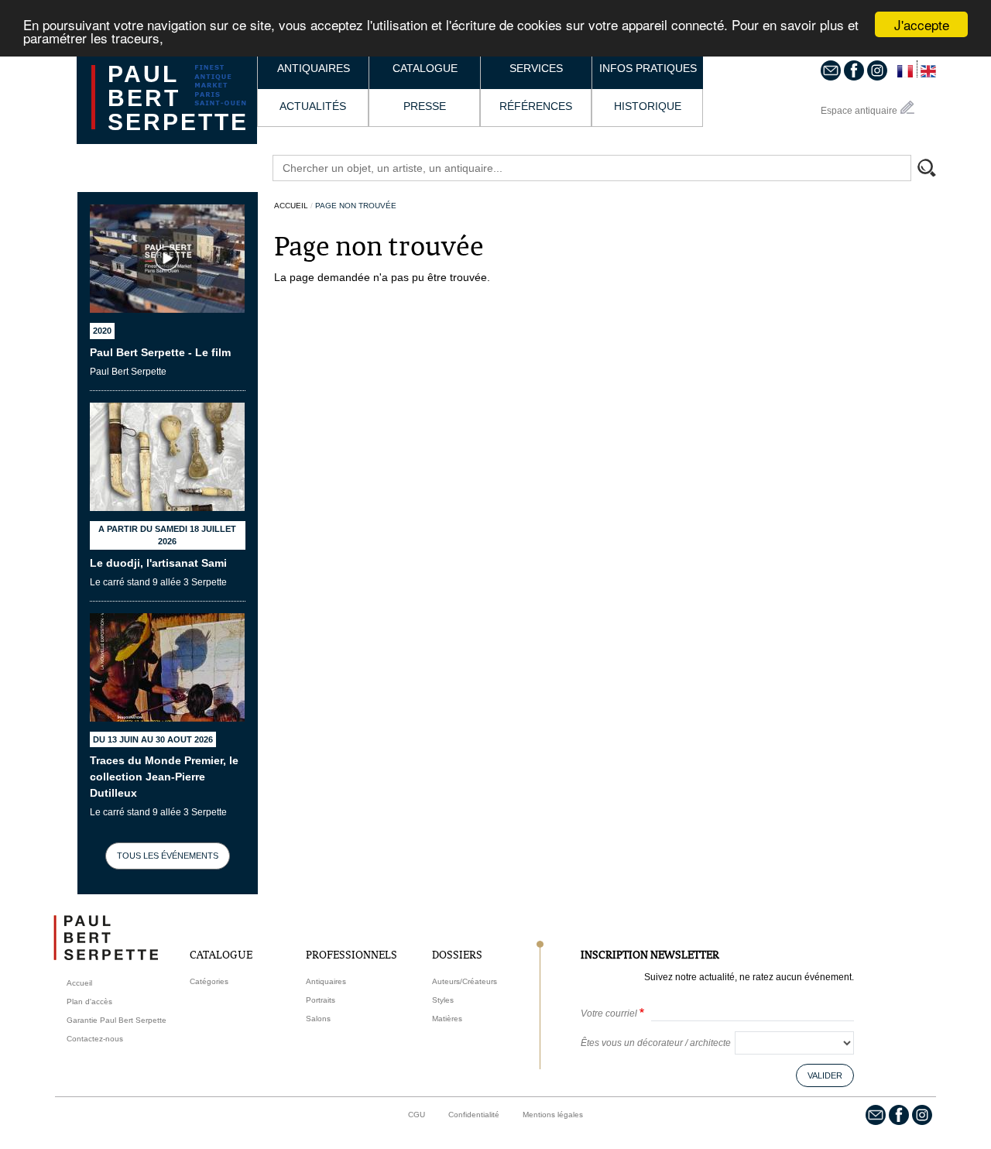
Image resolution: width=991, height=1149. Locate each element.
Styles (443, 1000)
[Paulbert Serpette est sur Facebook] (854, 69)
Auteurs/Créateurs (464, 981)
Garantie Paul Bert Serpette (116, 1020)
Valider (825, 1075)
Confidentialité (473, 1114)
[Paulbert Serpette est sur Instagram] (877, 69)
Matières (447, 1018)
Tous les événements (167, 855)
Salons (318, 1018)
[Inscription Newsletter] (831, 69)
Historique (647, 106)
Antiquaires (313, 68)
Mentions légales (553, 1114)
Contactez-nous (95, 1038)
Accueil (291, 205)
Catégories (209, 981)
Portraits (320, 1000)
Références (535, 106)
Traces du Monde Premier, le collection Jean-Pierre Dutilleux (164, 776)
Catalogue (425, 68)
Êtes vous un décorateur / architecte (656, 1043)
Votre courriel (609, 1013)
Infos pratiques (648, 68)
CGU (416, 1114)
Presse (424, 106)
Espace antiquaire (859, 110)
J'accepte (921, 24)
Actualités (312, 106)
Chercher (933, 169)
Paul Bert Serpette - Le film (160, 352)
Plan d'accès (89, 1001)
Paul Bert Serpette (178, 98)
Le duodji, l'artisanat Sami (158, 563)
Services (536, 68)
